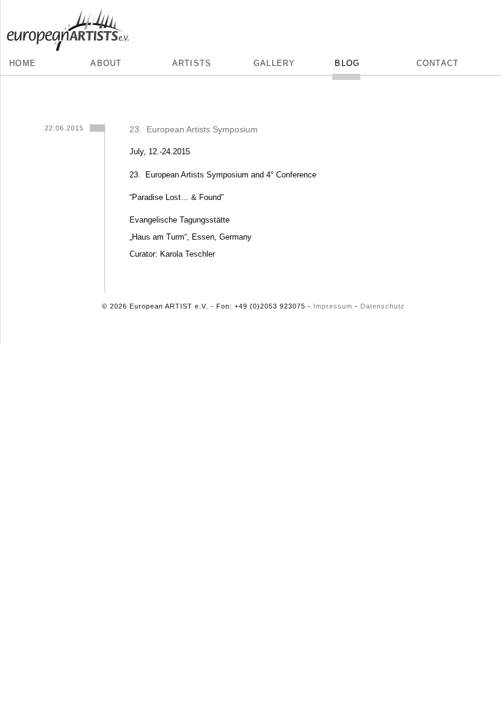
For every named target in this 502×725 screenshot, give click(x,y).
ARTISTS (192, 63)
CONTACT (438, 63)
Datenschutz (382, 306)
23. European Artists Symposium (193, 129)
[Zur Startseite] (68, 28)
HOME (22, 63)
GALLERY (274, 63)
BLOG (347, 63)
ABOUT (106, 63)
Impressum (332, 306)
